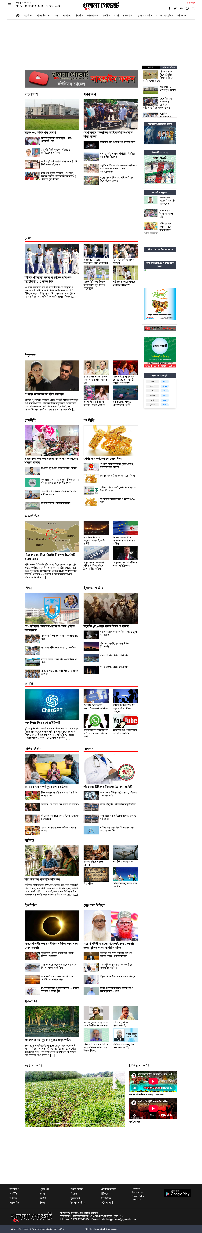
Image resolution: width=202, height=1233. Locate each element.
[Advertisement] (101, 45)
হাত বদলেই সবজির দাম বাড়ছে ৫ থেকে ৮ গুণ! (146, 1094)
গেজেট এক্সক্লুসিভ (165, 15)
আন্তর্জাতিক (92, 15)
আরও (180, 15)
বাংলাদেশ (28, 15)
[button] (32, 1099)
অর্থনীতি (106, 15)
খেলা (56, 15)
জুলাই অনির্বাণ (134, 1121)
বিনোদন (66, 15)
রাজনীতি (79, 15)
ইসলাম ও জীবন (144, 15)
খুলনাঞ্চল (41, 15)
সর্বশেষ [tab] (151, 67)
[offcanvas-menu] (9, 3)
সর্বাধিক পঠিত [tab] (168, 67)
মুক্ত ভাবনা (128, 15)
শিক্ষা (116, 15)
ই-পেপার (191, 3)
